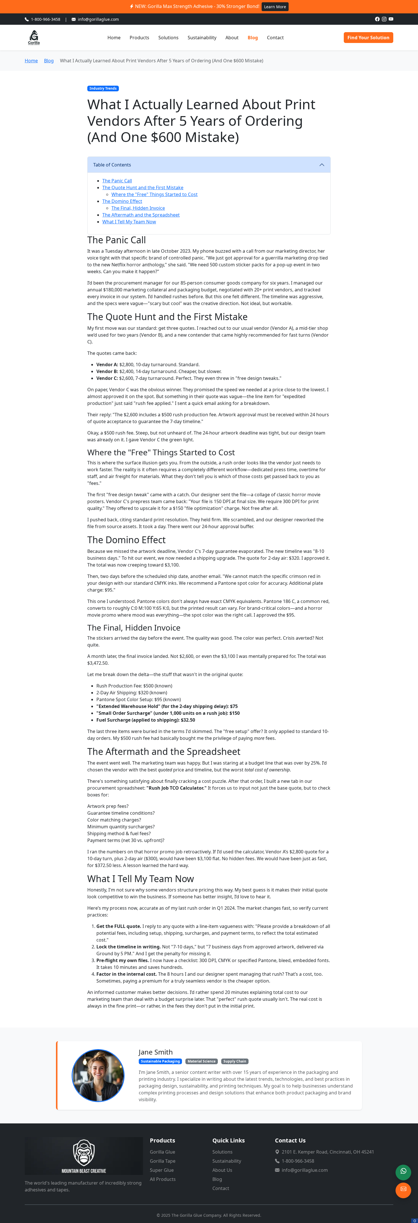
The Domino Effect (122, 201)
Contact (275, 37)
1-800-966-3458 (45, 19)
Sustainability (202, 37)
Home (114, 37)
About (232, 37)
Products (139, 37)
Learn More (275, 6)
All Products (163, 1179)
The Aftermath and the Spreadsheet (141, 215)
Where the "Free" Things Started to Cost (154, 194)
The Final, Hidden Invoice (138, 208)
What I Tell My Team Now (129, 222)
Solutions (168, 37)
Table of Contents (112, 165)
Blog (253, 37)
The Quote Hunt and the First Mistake (142, 187)
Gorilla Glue (162, 1152)
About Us (222, 1170)
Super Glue (162, 1170)
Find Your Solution (368, 37)
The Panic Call (117, 181)
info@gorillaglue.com (98, 19)
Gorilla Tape (162, 1161)
